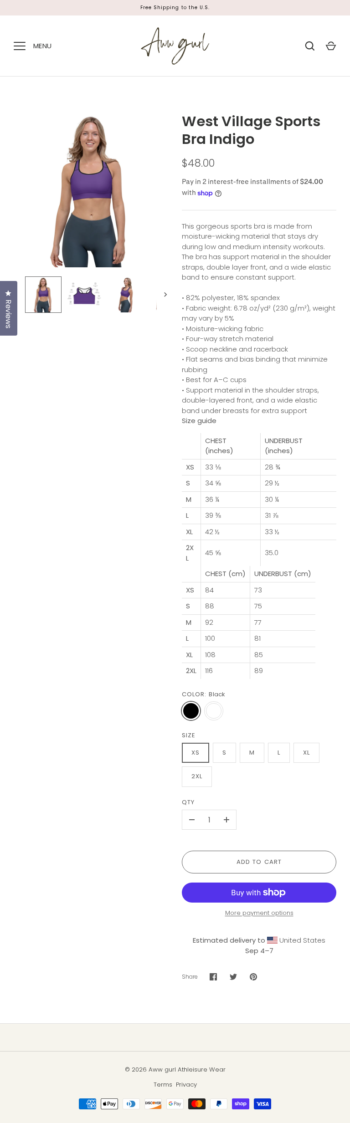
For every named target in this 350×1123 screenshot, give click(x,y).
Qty (188, 802)
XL (306, 752)
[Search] (310, 46)
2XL (196, 776)
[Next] (166, 295)
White (214, 711)
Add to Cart (259, 862)
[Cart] (331, 46)
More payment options (259, 913)
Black (191, 711)
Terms (163, 1084)
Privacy (186, 1084)
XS (195, 752)
